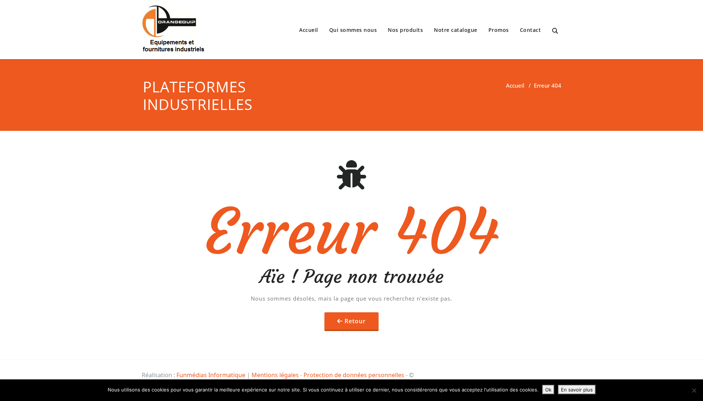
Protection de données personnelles (354, 375)
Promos (498, 29)
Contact (530, 29)
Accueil (308, 29)
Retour (355, 321)
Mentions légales (275, 375)
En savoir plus (577, 390)
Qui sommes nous (353, 29)
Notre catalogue (455, 29)
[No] (694, 390)
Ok (548, 390)
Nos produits (405, 29)
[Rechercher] (555, 31)
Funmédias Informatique (210, 375)
